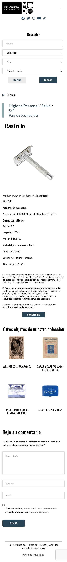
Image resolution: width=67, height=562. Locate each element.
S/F (11, 110)
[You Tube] (39, 18)
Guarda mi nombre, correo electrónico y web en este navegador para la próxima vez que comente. (30, 510)
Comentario (33, 314)
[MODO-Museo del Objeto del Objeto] (17, 8)
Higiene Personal (23, 105)
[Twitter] (28, 18)
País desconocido (23, 115)
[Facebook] (23, 18)
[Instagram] (33, 18)
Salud (46, 105)
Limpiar (17, 80)
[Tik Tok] (44, 18)
